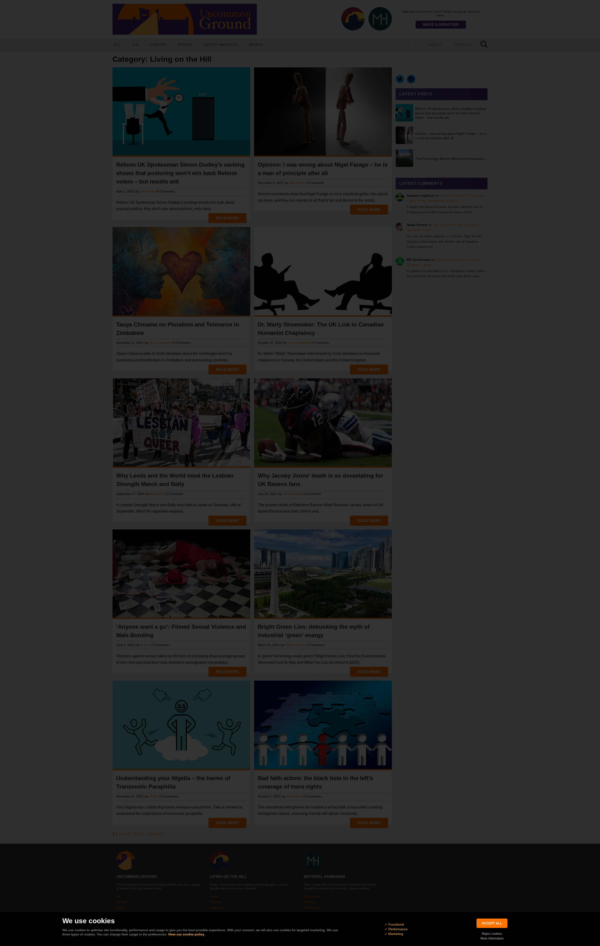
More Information (491, 938)
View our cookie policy (186, 934)
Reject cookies (492, 933)
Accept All (492, 923)
